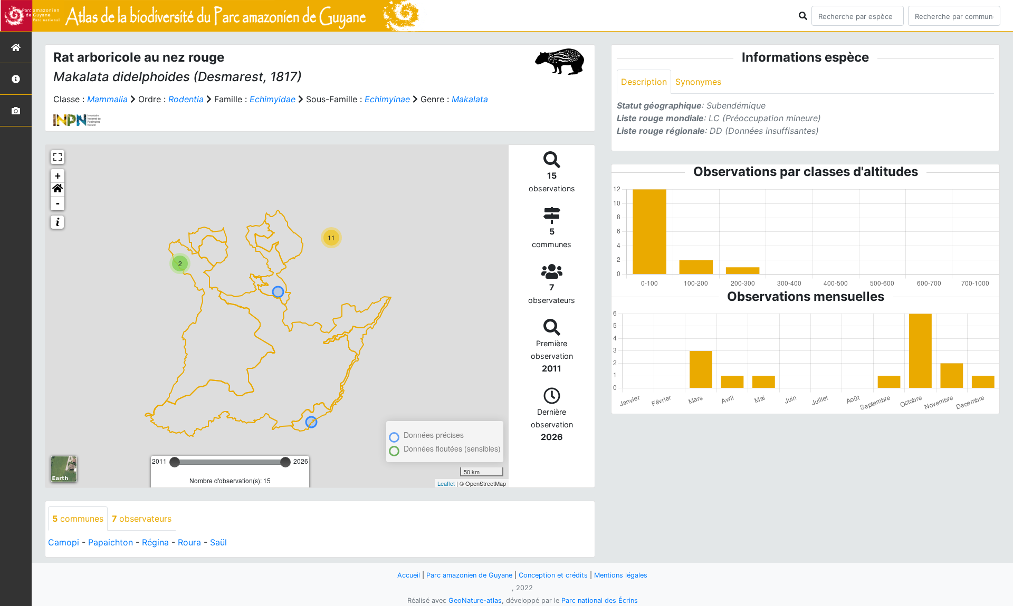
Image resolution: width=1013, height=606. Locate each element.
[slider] (174, 462)
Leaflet (446, 483)
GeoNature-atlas (475, 600)
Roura (189, 542)
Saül (218, 542)
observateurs (141, 518)
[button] (57, 190)
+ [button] (58, 175)
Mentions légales (620, 575)
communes (77, 518)
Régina (155, 542)
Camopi (63, 542)
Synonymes (698, 81)
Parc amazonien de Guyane (469, 575)
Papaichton (110, 542)
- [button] (58, 203)
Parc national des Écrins (599, 600)
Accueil (408, 575)
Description (644, 81)
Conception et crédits (553, 575)
